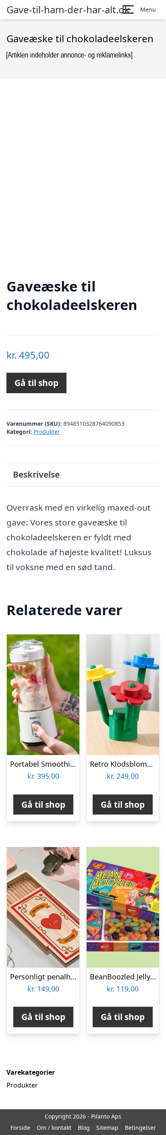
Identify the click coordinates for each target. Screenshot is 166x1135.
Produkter (46, 431)
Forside (20, 1127)
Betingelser (140, 1127)
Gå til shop (36, 382)
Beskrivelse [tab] (36, 474)
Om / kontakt (54, 1127)
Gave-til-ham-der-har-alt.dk (68, 9)
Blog (84, 1127)
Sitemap (107, 1127)
